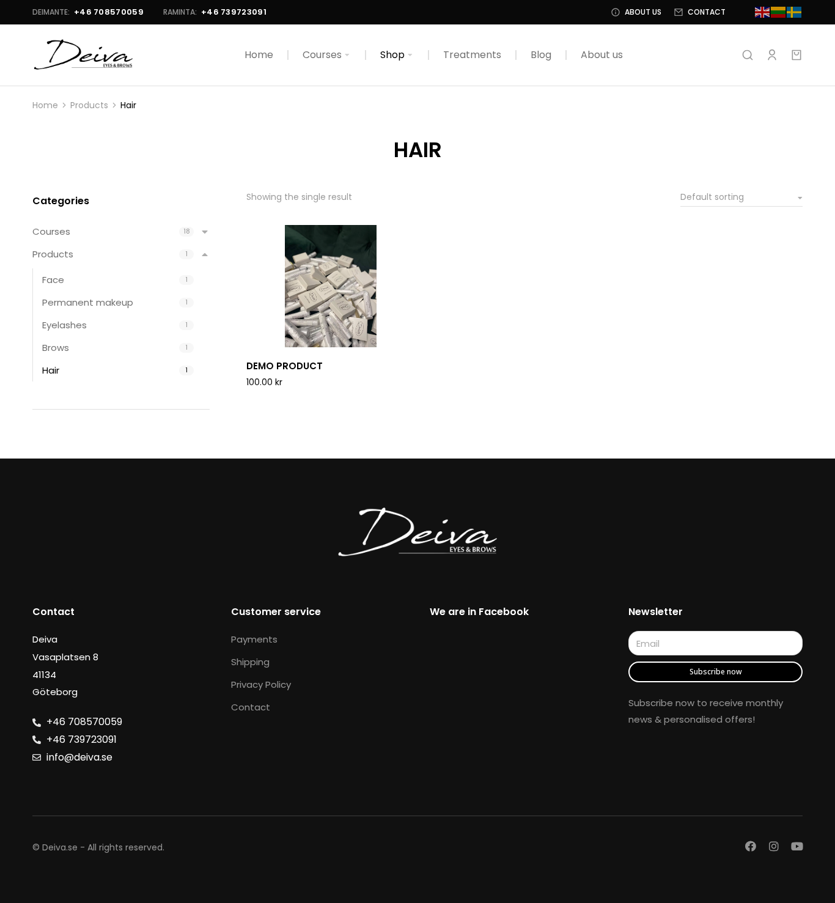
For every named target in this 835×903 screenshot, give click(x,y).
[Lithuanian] (779, 12)
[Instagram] (773, 846)
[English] (763, 12)
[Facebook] (750, 846)
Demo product (284, 365)
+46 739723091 (234, 12)
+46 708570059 (109, 12)
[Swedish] (795, 12)
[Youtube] (797, 846)
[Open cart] (796, 55)
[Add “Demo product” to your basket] (403, 335)
